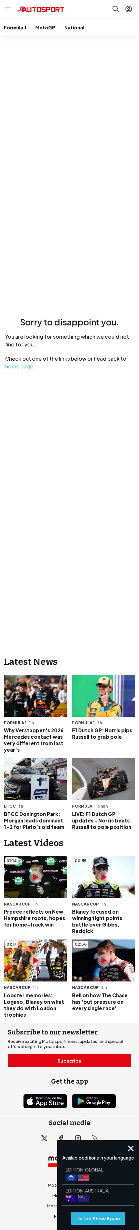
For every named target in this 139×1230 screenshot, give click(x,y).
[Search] (115, 9)
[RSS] (94, 1138)
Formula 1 (15, 27)
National (74, 27)
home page (19, 366)
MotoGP (45, 27)
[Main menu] (7, 9)
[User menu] (128, 9)
